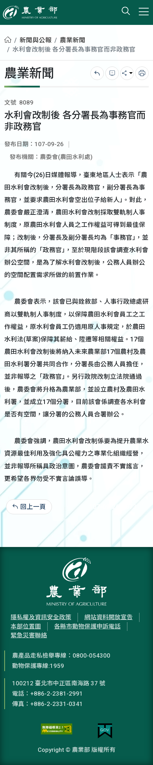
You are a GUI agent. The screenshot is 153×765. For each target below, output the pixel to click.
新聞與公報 (36, 40)
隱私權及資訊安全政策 (41, 617)
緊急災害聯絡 (29, 635)
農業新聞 (72, 40)
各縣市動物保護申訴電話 (87, 626)
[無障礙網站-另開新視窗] (56, 730)
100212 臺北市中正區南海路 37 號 (58, 683)
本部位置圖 (26, 626)
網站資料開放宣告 (108, 617)
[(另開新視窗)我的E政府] (105, 730)
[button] (137, 749)
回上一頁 (33, 506)
